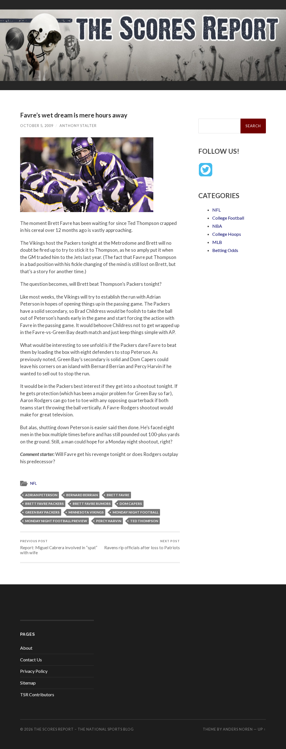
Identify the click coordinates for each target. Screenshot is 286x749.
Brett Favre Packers (44, 503)
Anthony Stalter (78, 125)
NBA (217, 226)
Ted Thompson (144, 521)
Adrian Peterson (41, 495)
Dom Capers (131, 503)
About (26, 647)
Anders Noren (238, 729)
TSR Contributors (37, 694)
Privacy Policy (33, 671)
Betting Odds (225, 250)
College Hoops (226, 234)
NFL (33, 483)
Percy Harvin (108, 521)
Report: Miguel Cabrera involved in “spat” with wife (58, 547)
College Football (228, 217)
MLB (217, 242)
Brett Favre (118, 495)
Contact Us (31, 659)
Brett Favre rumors (92, 503)
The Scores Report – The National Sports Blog (84, 729)
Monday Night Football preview (56, 521)
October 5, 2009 (36, 125)
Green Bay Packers (42, 512)
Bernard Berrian (82, 495)
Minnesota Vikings (86, 512)
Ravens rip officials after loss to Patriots (142, 544)
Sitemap (28, 682)
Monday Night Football (135, 512)
